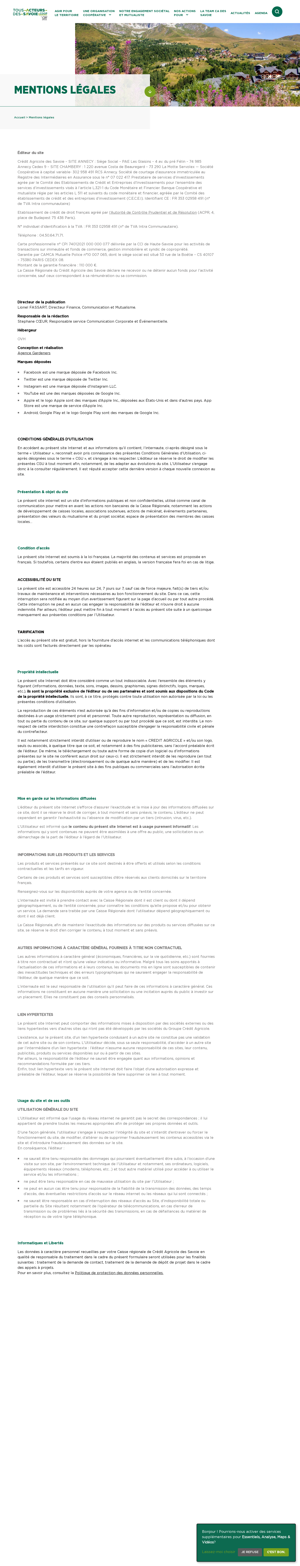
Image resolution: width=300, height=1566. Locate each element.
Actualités (240, 13)
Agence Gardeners (34, 353)
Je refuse (249, 1552)
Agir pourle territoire (67, 13)
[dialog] (246, 1543)
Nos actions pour (185, 13)
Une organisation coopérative (99, 13)
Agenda (261, 13)
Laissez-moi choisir (218, 1552)
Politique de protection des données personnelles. (119, 1273)
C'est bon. (276, 1552)
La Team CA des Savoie (213, 13)
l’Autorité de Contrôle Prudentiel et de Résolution (153, 212)
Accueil (19, 117)
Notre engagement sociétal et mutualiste (144, 13)
